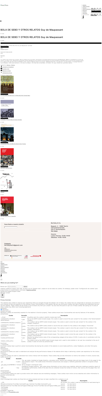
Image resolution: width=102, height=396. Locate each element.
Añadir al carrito (4, 46)
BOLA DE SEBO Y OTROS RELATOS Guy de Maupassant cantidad (16, 45)
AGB (5, 247)
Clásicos (9, 65)
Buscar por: (4, 286)
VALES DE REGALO (87, 9)
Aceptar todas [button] (16, 291)
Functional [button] (4, 343)
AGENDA (84, 5)
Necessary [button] (4, 308)
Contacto (85, 11)
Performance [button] (4, 348)
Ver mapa (54, 231)
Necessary (5, 309)
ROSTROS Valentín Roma (6, 168)
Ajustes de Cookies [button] (6, 291)
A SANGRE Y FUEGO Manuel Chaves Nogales (11, 119)
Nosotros (84, 7)
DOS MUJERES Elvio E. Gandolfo (8, 216)
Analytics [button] (3, 353)
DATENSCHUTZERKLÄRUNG (10, 250)
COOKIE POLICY (7, 251)
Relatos (13, 65)
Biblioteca (85, 10)
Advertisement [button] (5, 370)
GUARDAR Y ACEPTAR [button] (7, 390)
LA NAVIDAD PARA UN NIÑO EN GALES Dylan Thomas (13, 143)
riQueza (2, 192)
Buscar (25, 286)
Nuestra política (31, 290)
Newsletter (85, 13)
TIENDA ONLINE (86, 6)
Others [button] (2, 376)
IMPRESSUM (7, 249)
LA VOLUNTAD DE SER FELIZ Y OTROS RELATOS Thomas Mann (15, 95)
